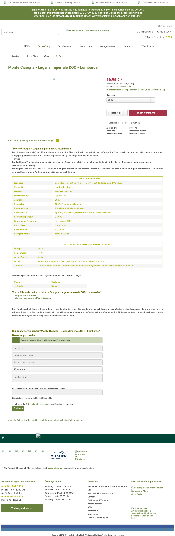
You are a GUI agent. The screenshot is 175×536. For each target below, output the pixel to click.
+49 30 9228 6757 (12, 496)
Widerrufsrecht (95, 504)
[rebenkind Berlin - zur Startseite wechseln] (87, 39)
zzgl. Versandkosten (123, 86)
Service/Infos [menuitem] (165, 26)
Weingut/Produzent (31, 140)
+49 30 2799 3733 (12, 486)
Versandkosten (55, 468)
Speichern (18, 408)
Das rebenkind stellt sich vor (101, 493)
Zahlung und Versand (98, 500)
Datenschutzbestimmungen (38, 404)
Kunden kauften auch (34, 420)
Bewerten (135, 123)
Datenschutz (94, 514)
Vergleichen (113, 123)
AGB (90, 507)
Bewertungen (49, 140)
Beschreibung (14, 140)
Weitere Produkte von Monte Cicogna (32, 298)
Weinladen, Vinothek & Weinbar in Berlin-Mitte (107, 488)
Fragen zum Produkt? (25, 295)
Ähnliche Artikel (15, 420)
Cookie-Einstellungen (98, 517)
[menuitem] (145, 32)
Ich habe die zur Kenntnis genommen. (44, 404)
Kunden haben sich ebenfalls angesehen (64, 420)
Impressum (93, 510)
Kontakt (91, 497)
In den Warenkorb (146, 112)
